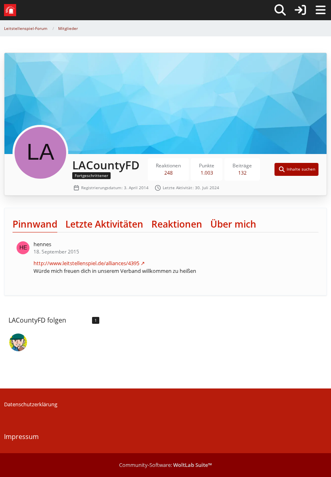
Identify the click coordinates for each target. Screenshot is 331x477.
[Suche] (280, 10)
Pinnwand (35, 223)
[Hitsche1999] (18, 342)
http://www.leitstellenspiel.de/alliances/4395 (86, 263)
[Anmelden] (300, 10)
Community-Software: (165, 465)
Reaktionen (176, 223)
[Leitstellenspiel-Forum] (10, 10)
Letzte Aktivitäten (104, 223)
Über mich (233, 223)
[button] (296, 169)
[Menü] (320, 10)
